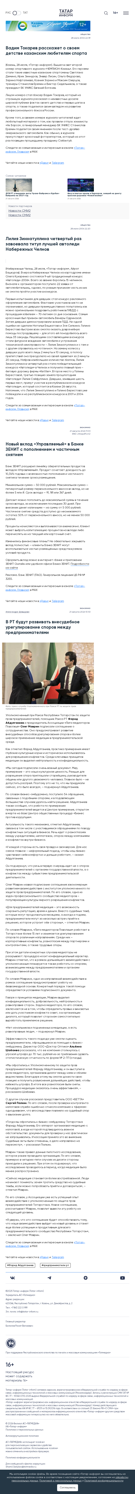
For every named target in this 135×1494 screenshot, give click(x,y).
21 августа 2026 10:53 (79, 612)
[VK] (12, 1278)
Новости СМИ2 (19, 210)
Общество (85, 34)
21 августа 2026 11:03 (80, 431)
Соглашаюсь (67, 1487)
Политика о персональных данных (24, 1430)
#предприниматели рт (55, 1265)
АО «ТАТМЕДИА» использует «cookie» (25, 1442)
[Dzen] (85, 1278)
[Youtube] (122, 1278)
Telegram (58, 163)
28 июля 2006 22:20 (80, 229)
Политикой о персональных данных (60, 1481)
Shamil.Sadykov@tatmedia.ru (21, 1467)
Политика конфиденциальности (23, 1458)
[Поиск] (106, 13)
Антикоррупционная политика (22, 1436)
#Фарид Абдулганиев (20, 1265)
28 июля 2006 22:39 (80, 38)
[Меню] (126, 13)
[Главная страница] (66, 13)
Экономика (85, 427)
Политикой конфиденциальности (103, 1481)
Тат (25, 12)
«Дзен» (44, 163)
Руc (8, 12)
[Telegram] (49, 1278)
